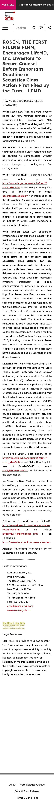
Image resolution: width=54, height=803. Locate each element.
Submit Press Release (27, 791)
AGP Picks (8, 4)
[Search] (34, 27)
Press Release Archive (32, 784)
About (12, 784)
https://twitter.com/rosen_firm (20, 533)
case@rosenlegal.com (15, 195)
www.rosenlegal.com (19, 610)
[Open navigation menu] (5, 28)
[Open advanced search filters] (41, 27)
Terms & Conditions (27, 797)
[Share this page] (49, 28)
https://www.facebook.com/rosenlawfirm (26, 542)
